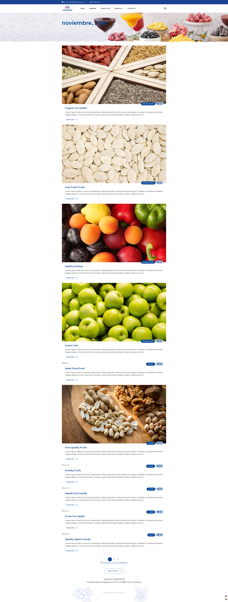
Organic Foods (148, 104)
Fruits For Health (75, 516)
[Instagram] (115, 2)
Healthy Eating (74, 266)
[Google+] (112, 2)
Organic (151, 364)
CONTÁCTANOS (112, 571)
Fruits (151, 535)
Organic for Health (76, 108)
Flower (151, 443)
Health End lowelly (76, 493)
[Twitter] (109, 2)
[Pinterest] (118, 2)
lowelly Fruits (73, 470)
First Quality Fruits (76, 447)
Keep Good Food (75, 368)
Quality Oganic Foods (77, 539)
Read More (70, 119)
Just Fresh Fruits (75, 187)
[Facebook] (106, 2)
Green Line (71, 345)
